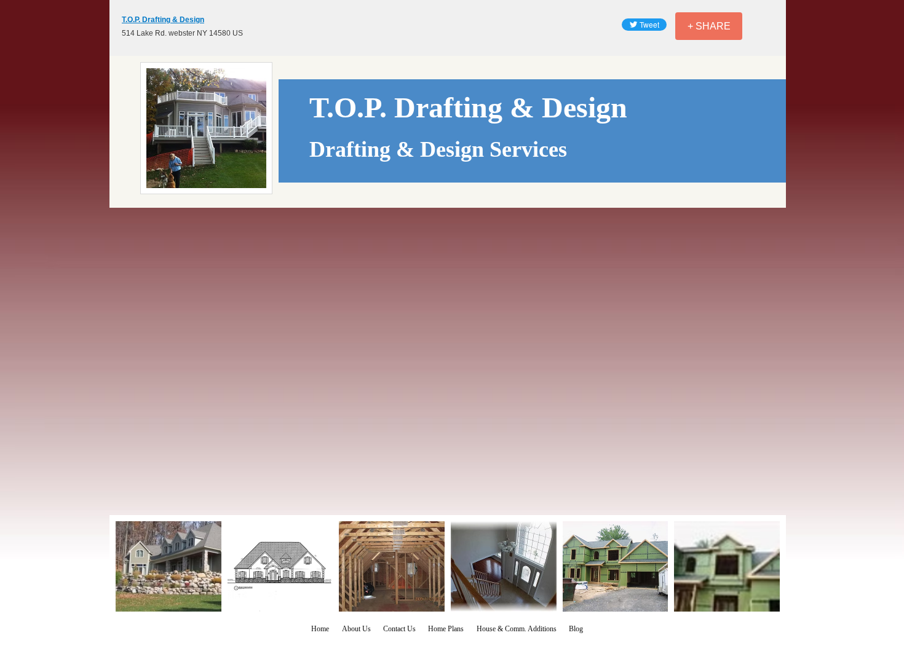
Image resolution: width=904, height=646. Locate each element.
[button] (168, 566)
